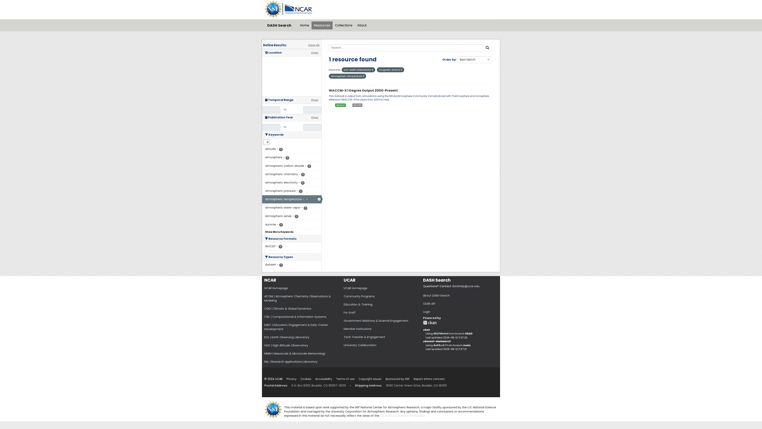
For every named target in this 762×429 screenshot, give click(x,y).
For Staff (350, 313)
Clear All (313, 45)
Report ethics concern (429, 379)
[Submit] (487, 47)
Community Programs (359, 296)
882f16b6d (440, 333)
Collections (343, 25)
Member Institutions (357, 329)
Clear (314, 52)
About (362, 25)
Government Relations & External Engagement (376, 321)
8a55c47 (439, 345)
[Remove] (372, 70)
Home (304, 25)
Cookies (305, 379)
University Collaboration (360, 345)
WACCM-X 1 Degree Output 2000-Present (363, 90)
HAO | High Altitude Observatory (286, 345)
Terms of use (345, 379)
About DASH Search (436, 296)
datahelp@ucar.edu (466, 286)
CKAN (430, 323)
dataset (340, 105)
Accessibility (323, 379)
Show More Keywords (279, 232)
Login (426, 312)
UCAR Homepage (355, 288)
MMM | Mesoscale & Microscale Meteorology (294, 354)
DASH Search (279, 25)
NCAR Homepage (276, 288)
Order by (449, 60)
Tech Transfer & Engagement (364, 337)
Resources (322, 25)
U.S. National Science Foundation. (403, 416)
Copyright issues (370, 379)
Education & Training (358, 304)
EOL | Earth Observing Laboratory (286, 337)
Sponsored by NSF (397, 379)
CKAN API (429, 304)
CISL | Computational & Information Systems (295, 317)
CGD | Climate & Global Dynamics (287, 309)
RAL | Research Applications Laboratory (291, 362)
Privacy (291, 379)
